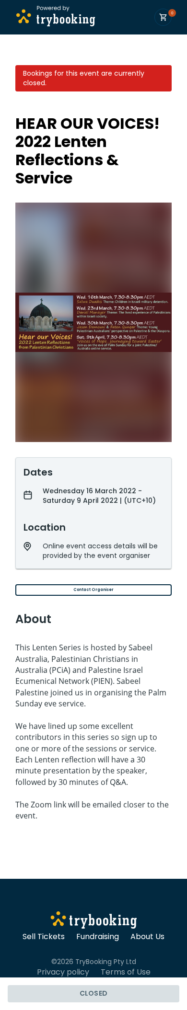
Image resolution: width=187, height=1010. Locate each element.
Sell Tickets (44, 936)
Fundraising (97, 936)
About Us (147, 936)
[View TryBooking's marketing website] (93, 921)
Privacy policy (63, 972)
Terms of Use (126, 972)
